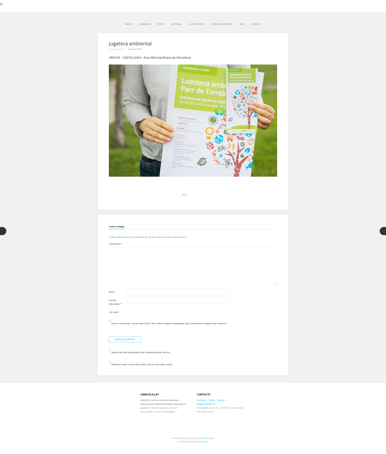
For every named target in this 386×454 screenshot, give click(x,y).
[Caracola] (193, 4)
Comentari (115, 243)
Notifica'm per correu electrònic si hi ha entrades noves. (142, 364)
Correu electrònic (115, 302)
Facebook (201, 400)
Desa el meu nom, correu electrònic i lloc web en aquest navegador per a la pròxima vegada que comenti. (169, 323)
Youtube (221, 400)
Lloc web (113, 312)
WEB (241, 24)
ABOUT (129, 24)
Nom (112, 291)
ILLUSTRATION (196, 24)
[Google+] (201, 195)
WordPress (203, 441)
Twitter (211, 400)
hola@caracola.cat (206, 404)
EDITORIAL (176, 24)
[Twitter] (191, 195)
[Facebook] (196, 195)
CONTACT (256, 24)
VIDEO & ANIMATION (221, 24)
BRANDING (145, 24)
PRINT (161, 24)
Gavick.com (209, 438)
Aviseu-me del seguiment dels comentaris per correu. (140, 352)
